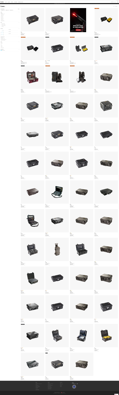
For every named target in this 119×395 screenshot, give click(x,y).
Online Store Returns (50, 387)
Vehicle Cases (2, 15)
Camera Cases (2, 14)
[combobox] (116, 394)
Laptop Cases (2, 18)
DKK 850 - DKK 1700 (3, 25)
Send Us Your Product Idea (50, 383)
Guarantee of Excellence (50, 385)
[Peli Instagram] (73, 383)
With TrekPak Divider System (3, 39)
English (116, 394)
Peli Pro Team (61, 384)
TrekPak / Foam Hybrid (3, 40)
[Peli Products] (72, 383)
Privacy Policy (59, 393)
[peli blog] (77, 383)
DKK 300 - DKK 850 (3, 24)
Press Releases (37, 385)
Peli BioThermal (37, 389)
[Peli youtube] (72, 383)
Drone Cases (2, 17)
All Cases (2, 13)
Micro (1, 45)
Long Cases (2, 19)
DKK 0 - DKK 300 (3, 23)
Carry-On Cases (2, 20)
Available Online (3, 50)
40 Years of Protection (38, 386)
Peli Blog (61, 386)
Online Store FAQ (49, 388)
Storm (1, 43)
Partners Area (49, 384)
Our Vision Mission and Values (39, 383)
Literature (61, 385)
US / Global (63, 392)
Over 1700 (3, 26)
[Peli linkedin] (73, 383)
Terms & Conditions (55, 393)
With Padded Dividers (3, 38)
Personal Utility (2, 47)
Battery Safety (49, 386)
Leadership (37, 388)
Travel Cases (2, 16)
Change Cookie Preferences (63, 393)
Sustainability (37, 387)
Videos (60, 383)
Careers (36, 384)
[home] (2, 1)
